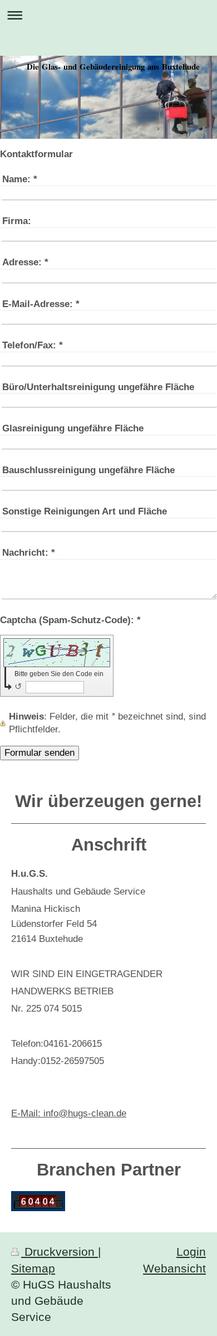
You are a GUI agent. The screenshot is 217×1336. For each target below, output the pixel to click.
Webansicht (174, 1268)
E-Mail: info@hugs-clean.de (68, 1113)
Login (191, 1251)
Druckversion (59, 1251)
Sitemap (33, 1268)
